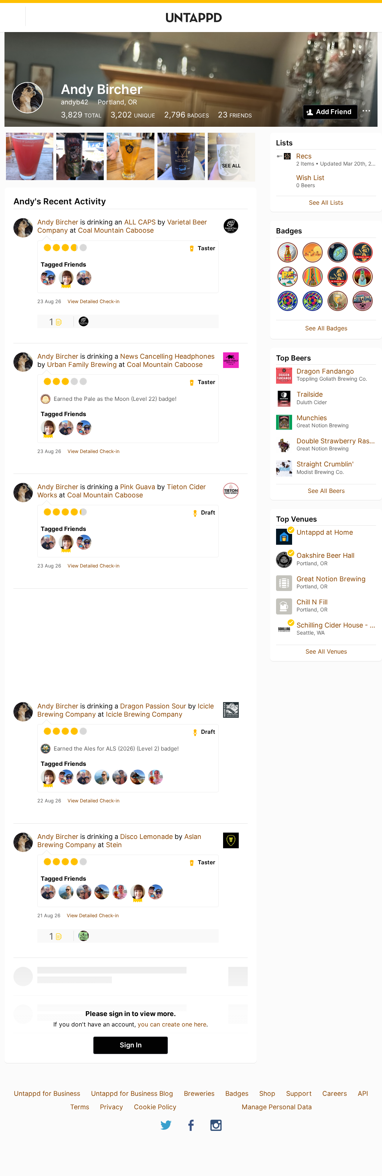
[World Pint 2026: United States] (312, 301)
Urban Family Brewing (82, 364)
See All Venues (326, 651)
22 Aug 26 (49, 801)
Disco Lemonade (146, 836)
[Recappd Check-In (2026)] (287, 277)
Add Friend (333, 112)
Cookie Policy (155, 1107)
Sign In (131, 1045)
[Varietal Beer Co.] (83, 321)
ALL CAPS (140, 222)
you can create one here (172, 1024)
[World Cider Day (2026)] (337, 301)
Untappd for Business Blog (132, 1093)
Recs (303, 156)
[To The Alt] (362, 277)
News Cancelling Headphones (167, 356)
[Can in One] (287, 253)
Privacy (111, 1107)
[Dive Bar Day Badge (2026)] (312, 277)
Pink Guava (137, 487)
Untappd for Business (47, 1093)
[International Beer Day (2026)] (337, 253)
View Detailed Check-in (93, 301)
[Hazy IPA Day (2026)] (312, 253)
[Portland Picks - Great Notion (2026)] (362, 301)
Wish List (310, 178)
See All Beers (326, 490)
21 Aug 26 (48, 915)
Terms (79, 1107)
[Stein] (83, 936)
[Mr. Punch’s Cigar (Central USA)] (362, 253)
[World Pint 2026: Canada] (287, 301)
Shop (267, 1093)
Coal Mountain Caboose (116, 230)
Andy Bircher (57, 222)
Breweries (199, 1093)
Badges (236, 1093)
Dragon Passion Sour (153, 706)
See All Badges (326, 328)
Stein (114, 845)
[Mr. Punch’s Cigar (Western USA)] (337, 277)
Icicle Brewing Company (144, 714)
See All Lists (326, 202)
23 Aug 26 (49, 301)
